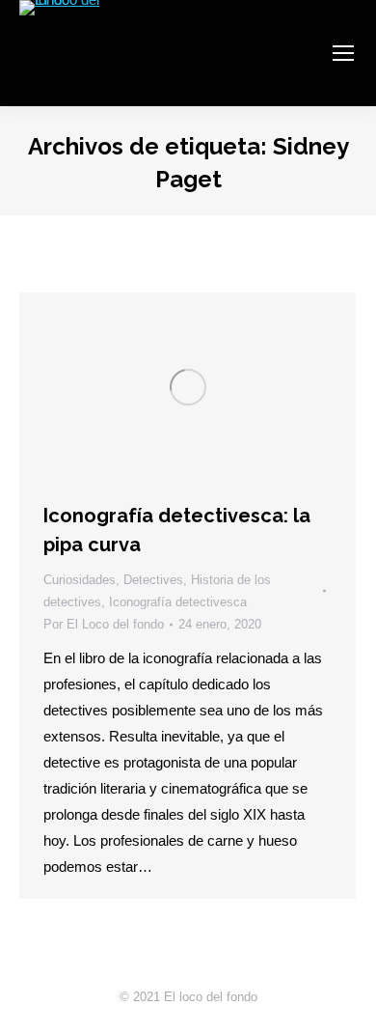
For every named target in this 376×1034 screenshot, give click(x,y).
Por (103, 624)
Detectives (153, 580)
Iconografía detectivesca (178, 602)
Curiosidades (79, 580)
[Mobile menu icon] (343, 53)
